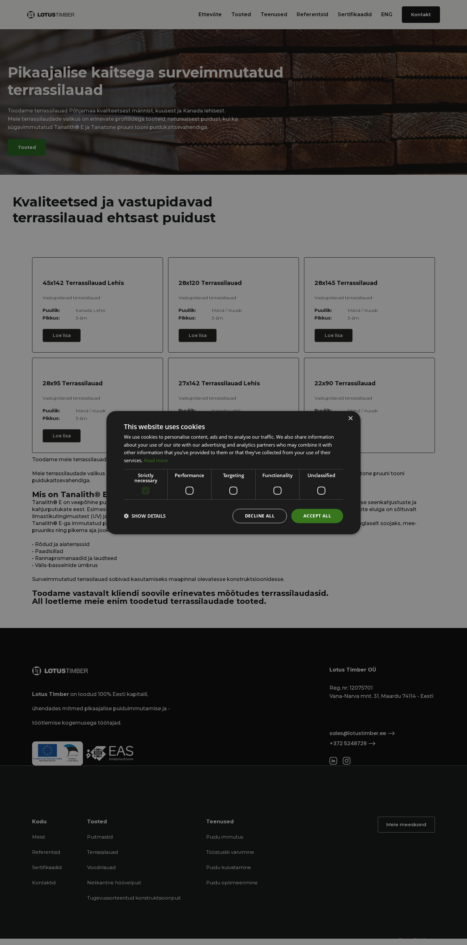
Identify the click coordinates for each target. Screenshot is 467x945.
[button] (145, 516)
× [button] (350, 418)
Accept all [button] (317, 516)
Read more (156, 460)
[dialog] (233, 472)
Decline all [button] (259, 516)
